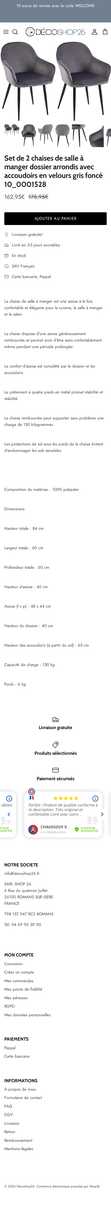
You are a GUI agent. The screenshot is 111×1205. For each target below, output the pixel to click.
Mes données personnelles (27, 1015)
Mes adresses (15, 998)
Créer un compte (19, 972)
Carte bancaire (17, 1056)
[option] (55, 81)
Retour (9, 1132)
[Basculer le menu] (6, 32)
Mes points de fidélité (23, 989)
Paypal (9, 1048)
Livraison (11, 1123)
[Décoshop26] (55, 32)
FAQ (8, 1106)
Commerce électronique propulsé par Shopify (68, 1186)
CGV (8, 1115)
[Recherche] (18, 32)
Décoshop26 (25, 1186)
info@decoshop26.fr (22, 873)
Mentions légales (18, 1149)
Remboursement (18, 1140)
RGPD (9, 1006)
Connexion (13, 964)
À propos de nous (20, 1089)
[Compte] (93, 32)
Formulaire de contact (23, 1098)
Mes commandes (18, 981)
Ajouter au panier (55, 218)
